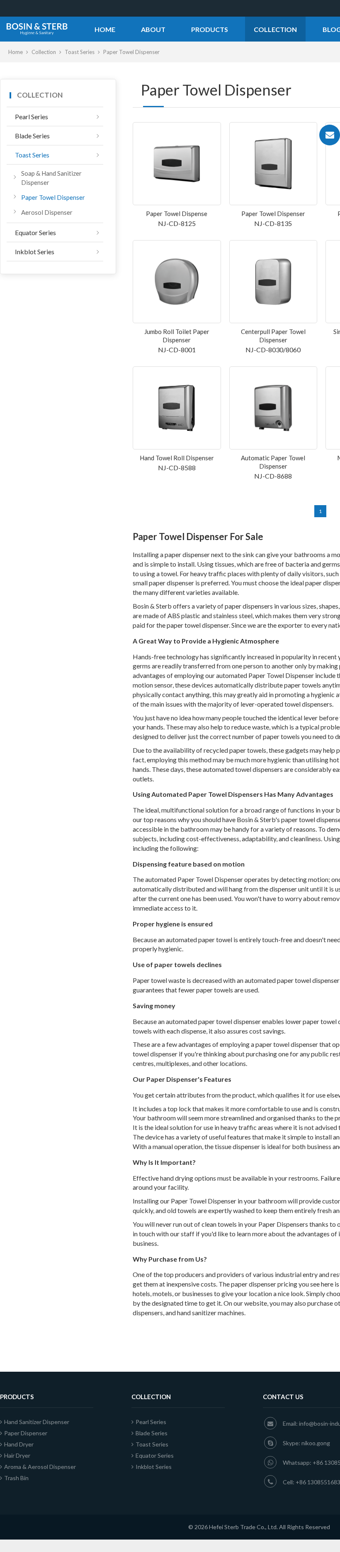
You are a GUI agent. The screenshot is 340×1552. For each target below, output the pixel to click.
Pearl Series (31, 116)
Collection (275, 29)
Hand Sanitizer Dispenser (36, 1421)
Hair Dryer (17, 1455)
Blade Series (32, 136)
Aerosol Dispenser (47, 212)
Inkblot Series (34, 251)
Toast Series (80, 52)
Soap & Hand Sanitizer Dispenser (51, 177)
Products (209, 29)
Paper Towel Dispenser (53, 197)
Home (105, 29)
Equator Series (35, 232)
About (153, 29)
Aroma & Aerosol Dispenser (40, 1466)
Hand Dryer (19, 1444)
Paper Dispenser (25, 1433)
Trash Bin (16, 1477)
